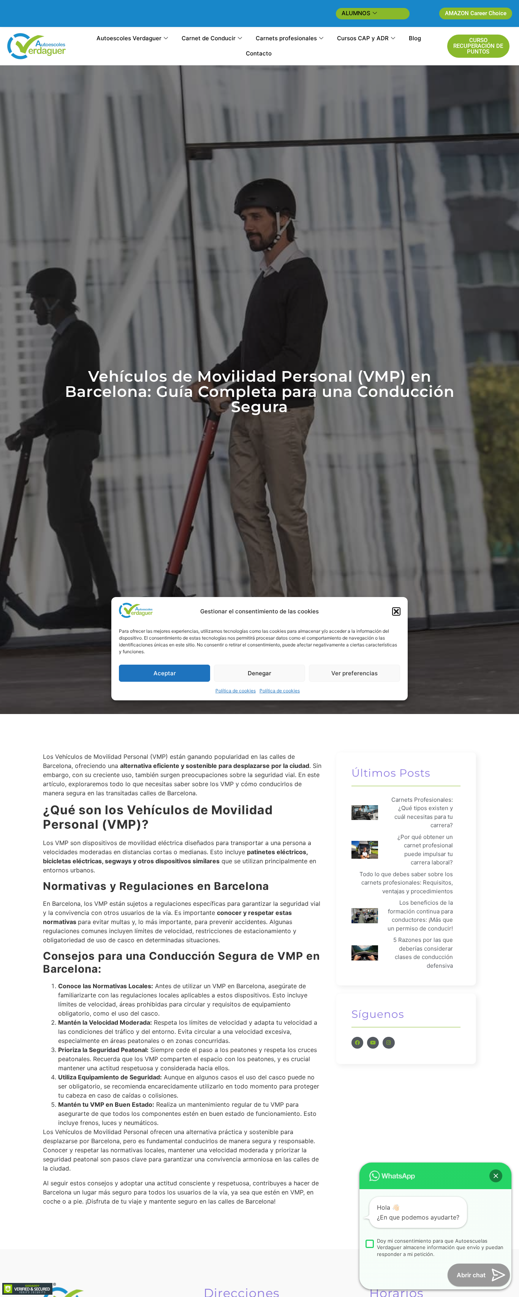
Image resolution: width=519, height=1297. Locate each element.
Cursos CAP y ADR (363, 38)
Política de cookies (235, 691)
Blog (415, 38)
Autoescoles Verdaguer (129, 38)
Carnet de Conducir (209, 38)
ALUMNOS (356, 13)
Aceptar (164, 672)
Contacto (259, 53)
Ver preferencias (354, 672)
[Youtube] (373, 1043)
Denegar (259, 672)
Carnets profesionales (286, 38)
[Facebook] (357, 1043)
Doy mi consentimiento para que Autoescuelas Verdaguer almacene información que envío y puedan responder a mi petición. (440, 1247)
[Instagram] (388, 1043)
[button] (396, 611)
